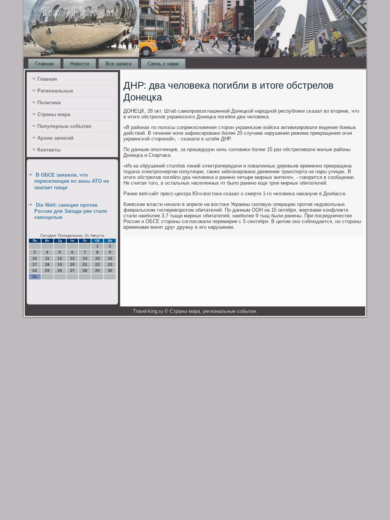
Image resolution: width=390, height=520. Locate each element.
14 (85, 258)
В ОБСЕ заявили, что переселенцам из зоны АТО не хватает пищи (71, 181)
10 (34, 258)
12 (60, 258)
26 (60, 270)
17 (34, 264)
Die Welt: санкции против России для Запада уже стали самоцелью (70, 211)
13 (72, 258)
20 (72, 264)
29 (97, 270)
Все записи (118, 64)
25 (47, 270)
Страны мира (53, 114)
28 (85, 270)
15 (97, 258)
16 (110, 258)
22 (97, 264)
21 (85, 264)
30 (110, 270)
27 (72, 270)
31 (34, 276)
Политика (49, 102)
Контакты (49, 150)
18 (47, 264)
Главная (44, 64)
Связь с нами (163, 64)
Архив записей (55, 138)
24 (34, 270)
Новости (79, 64)
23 (110, 264)
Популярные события (64, 126)
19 (60, 264)
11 (47, 258)
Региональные (55, 91)
